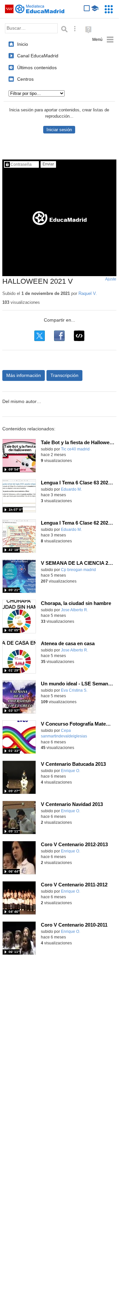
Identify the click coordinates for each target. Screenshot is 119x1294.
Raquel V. (87, 293)
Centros (25, 79)
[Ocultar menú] (103, 40)
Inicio (22, 44)
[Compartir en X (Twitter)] (39, 336)
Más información (23, 375)
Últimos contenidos (37, 67)
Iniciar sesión (59, 129)
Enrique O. (70, 771)
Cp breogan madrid (78, 570)
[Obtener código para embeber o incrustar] (79, 336)
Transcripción (64, 375)
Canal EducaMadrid (37, 55)
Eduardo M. (71, 489)
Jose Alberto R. (74, 610)
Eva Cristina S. (74, 690)
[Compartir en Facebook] (59, 336)
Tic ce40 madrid (75, 449)
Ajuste (110, 279)
